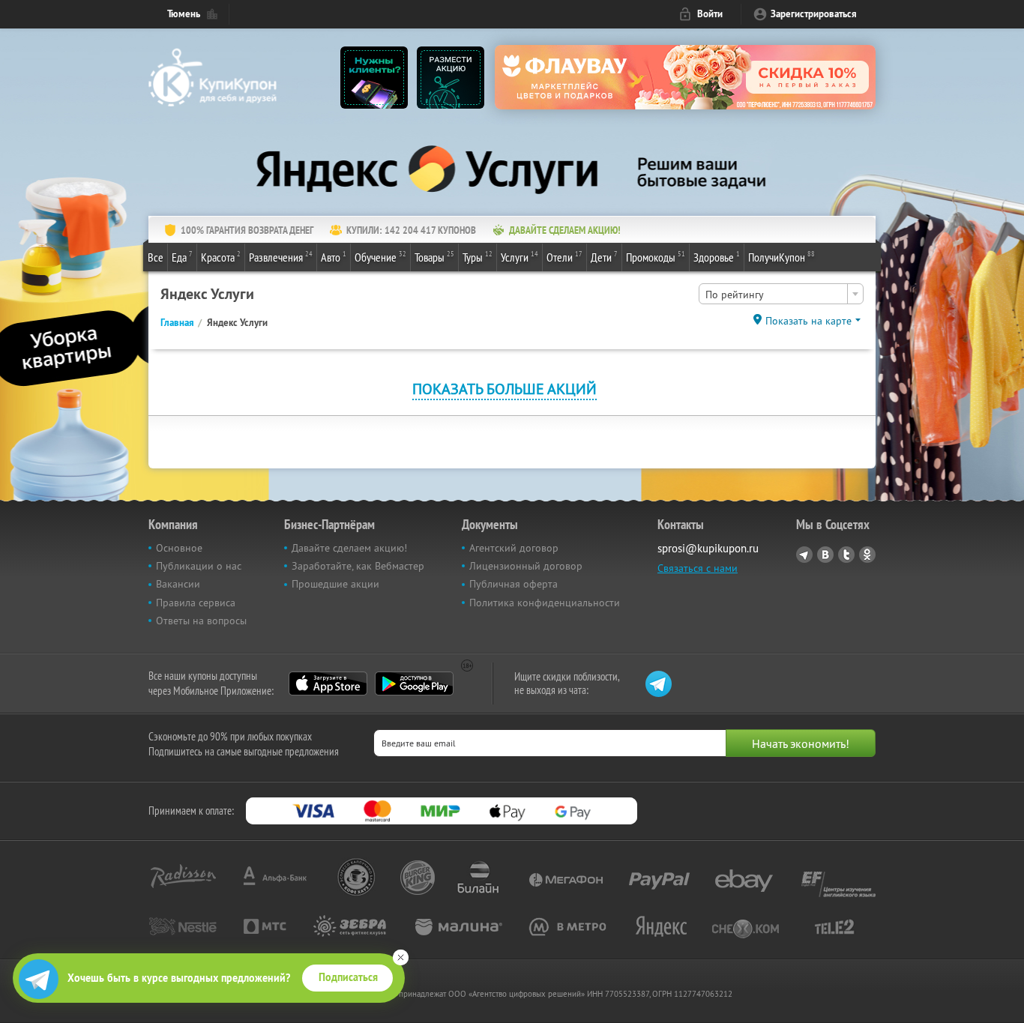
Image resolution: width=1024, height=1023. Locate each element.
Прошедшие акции (335, 584)
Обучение (380, 257)
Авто (333, 257)
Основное (179, 548)
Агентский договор (513, 548)
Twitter (846, 554)
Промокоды (655, 257)
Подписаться (348, 977)
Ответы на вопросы (201, 620)
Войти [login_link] (710, 13)
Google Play (414, 683)
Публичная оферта (513, 584)
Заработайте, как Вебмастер (358, 566)
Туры (478, 257)
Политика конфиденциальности (544, 602)
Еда (182, 257)
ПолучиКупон (781, 257)
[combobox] (781, 293)
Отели (564, 257)
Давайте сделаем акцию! (349, 548)
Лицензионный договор (525, 566)
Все (155, 257)
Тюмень (183, 13)
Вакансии (178, 584)
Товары (434, 257)
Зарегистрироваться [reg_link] (814, 13)
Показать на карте (808, 321)
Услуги (519, 257)
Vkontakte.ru (825, 554)
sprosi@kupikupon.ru (708, 548)
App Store (328, 683)
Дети (604, 257)
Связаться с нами (697, 568)
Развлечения (281, 257)
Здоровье (716, 257)
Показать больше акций (504, 388)
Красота (221, 257)
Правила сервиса (195, 602)
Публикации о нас (198, 566)
